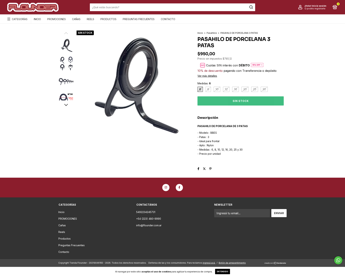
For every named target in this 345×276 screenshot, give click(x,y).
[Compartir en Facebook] (198, 168)
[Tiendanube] (275, 263)
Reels (90, 19)
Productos (108, 19)
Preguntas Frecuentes (139, 19)
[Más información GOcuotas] (257, 65)
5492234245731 (145, 212)
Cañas (76, 19)
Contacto (168, 19)
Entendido (222, 271)
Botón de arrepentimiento (232, 262)
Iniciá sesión (319, 5)
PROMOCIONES (56, 19)
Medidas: (204, 83)
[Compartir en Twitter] (204, 168)
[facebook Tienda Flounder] (179, 187)
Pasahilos (212, 33)
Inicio (37, 19)
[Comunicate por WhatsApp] (338, 260)
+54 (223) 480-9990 (148, 218)
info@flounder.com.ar (149, 225)
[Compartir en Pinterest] (210, 168)
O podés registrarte (315, 8)
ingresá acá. (209, 262)
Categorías (19, 19)
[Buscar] (251, 7)
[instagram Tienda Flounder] (165, 187)
